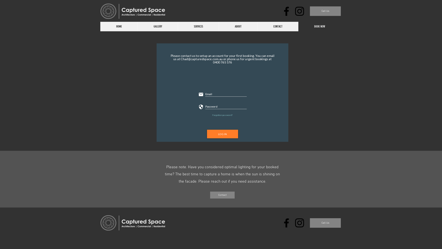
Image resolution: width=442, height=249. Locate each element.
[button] (325, 11)
